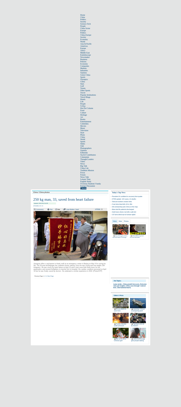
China (82, 17)
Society (83, 22)
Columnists (84, 157)
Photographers (85, 148)
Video (82, 161)
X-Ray (83, 106)
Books (82, 119)
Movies (83, 126)
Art (81, 117)
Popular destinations (88, 95)
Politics (83, 19)
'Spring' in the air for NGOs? (137, 325)
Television (84, 130)
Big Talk (83, 166)
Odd (82, 146)
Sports (82, 77)
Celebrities (84, 124)
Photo (82, 135)
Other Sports (85, 90)
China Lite (84, 168)
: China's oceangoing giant (138, 310)
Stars (82, 84)
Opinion (83, 73)
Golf (82, 86)
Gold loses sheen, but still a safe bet (124, 212)
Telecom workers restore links (122, 202)
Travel (82, 93)
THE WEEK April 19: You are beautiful (137, 236)
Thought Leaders (87, 159)
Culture (83, 113)
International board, (124, 287)
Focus (82, 173)
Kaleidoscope (85, 55)
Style (82, 133)
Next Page (51, 276)
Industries (84, 70)
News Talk (84, 177)
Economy (84, 39)
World (82, 42)
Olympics (84, 79)
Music (82, 128)
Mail (59, 209)
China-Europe (85, 35)
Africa (82, 50)
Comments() (40, 209)
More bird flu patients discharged (123, 209)
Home (82, 15)
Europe (83, 30)
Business (83, 59)
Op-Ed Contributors (88, 155)
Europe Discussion (87, 186)
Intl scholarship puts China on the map (125, 207)
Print (51, 209)
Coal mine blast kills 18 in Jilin (122, 204)
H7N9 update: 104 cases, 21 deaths (124, 199)
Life (81, 102)
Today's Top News (118, 193)
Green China (85, 75)
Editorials (84, 153)
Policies (83, 62)
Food (82, 110)
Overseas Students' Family (90, 184)
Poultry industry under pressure (120, 325)
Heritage (83, 115)
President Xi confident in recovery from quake (127, 196)
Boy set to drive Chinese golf (120, 340)
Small (77, 209)
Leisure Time (85, 179)
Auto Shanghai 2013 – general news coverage (120, 236)
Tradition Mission (87, 170)
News (82, 164)
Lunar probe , (118, 284)
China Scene (85, 28)
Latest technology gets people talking (138, 340)
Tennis (82, 88)
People (83, 26)
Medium (72, 209)
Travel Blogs (85, 97)
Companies (84, 66)
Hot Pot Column (86, 108)
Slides (82, 144)
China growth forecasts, (131, 284)
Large (68, 209)
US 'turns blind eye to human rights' (124, 214)
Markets (83, 68)
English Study (85, 181)
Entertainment (85, 121)
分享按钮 (97, 209)
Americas (84, 46)
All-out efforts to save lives (120, 310)
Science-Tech (85, 24)
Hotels (82, 99)
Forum (82, 175)
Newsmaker (85, 57)
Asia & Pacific (86, 44)
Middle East (85, 53)
